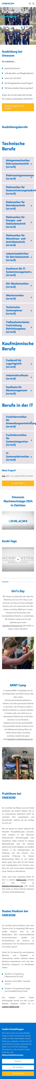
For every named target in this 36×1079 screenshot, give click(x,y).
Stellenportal (21, 880)
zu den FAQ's (18, 483)
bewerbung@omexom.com (12, 886)
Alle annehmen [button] (18, 1073)
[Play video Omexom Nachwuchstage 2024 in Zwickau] (18, 520)
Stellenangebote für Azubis (14, 107)
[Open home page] (8, 3)
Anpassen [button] (18, 1061)
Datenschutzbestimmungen (12, 1055)
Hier (3, 476)
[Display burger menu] (34, 3)
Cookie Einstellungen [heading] (13, 1029)
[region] (18, 653)
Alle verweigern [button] (18, 1067)
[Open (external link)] (18, 562)
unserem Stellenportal (10, 1006)
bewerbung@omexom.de (12, 625)
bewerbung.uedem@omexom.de (20, 739)
